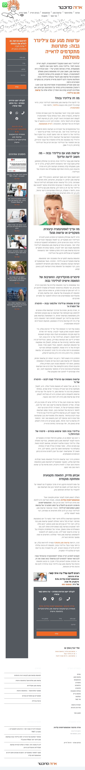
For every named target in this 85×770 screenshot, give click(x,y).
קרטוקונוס (46, 13)
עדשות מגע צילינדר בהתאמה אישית (65, 651)
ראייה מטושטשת (45, 124)
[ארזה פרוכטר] (70, 8)
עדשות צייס (77, 694)
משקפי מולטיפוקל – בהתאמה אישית (29, 691)
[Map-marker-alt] (52, 599)
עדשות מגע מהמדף (61, 542)
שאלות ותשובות (76, 691)
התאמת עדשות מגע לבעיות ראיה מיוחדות (27, 675)
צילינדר (56, 105)
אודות (77, 13)
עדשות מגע (57, 13)
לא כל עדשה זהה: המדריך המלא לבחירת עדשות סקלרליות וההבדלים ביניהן (17, 226)
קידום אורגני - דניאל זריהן (72, 743)
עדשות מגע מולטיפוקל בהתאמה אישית (28, 680)
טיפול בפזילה (36, 701)
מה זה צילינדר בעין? (69, 654)
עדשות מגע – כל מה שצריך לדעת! (65, 656)
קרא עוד (16, 179)
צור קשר (53, 16)
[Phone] (68, 599)
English (44, 16)
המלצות (78, 696)
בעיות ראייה (34, 13)
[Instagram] (26, 764)
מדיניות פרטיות (76, 708)
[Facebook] (44, 599)
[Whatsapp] (60, 599)
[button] (70, 8)
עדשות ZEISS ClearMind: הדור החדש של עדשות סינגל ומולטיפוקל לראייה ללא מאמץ (17, 304)
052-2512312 (66, 584)
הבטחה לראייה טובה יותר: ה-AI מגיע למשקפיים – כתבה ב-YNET (17, 175)
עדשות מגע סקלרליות (34, 686)
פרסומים (78, 685)
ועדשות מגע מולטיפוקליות (48, 609)
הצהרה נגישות (76, 705)
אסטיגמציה (74, 108)
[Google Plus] (29, 764)
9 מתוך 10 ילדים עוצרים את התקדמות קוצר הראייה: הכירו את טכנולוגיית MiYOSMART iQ (17, 278)
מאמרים (78, 683)
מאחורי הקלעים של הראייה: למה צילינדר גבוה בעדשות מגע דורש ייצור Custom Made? (17, 200)
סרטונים (78, 688)
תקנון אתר (77, 713)
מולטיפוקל (68, 13)
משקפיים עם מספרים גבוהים (31, 696)
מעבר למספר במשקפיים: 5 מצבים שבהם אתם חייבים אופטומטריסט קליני (16, 252)
